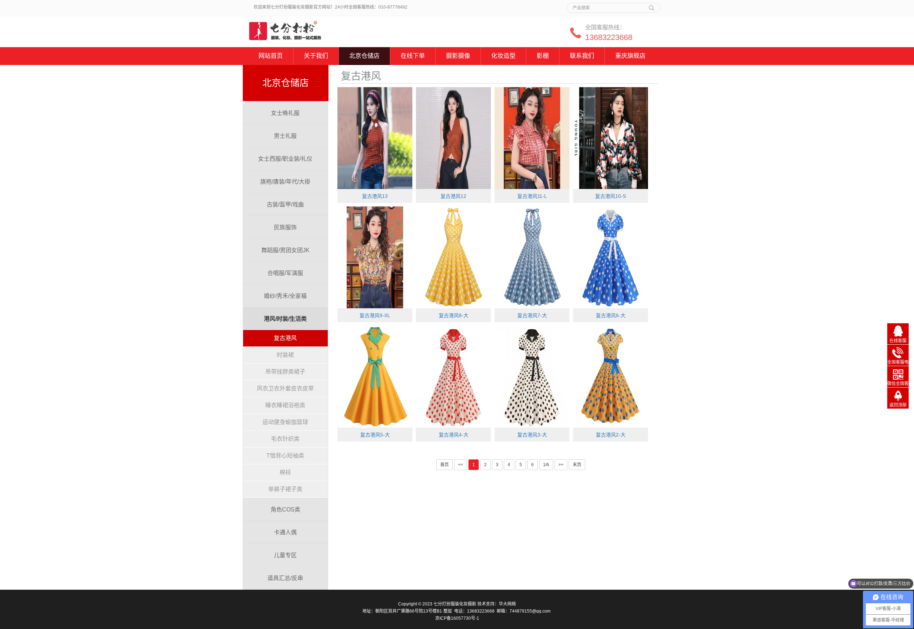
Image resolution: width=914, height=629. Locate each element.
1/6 (546, 464)
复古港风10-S (610, 196)
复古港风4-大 (453, 435)
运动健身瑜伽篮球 (285, 422)
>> (560, 464)
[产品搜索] (651, 5)
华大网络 (507, 603)
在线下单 (413, 56)
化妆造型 (503, 56)
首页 (444, 464)
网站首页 (270, 56)
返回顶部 (898, 405)
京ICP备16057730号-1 (457, 618)
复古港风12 (453, 196)
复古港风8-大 (453, 315)
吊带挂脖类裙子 (285, 372)
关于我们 (316, 56)
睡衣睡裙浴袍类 (285, 405)
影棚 (543, 56)
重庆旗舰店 (630, 56)
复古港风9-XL (375, 315)
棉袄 (285, 472)
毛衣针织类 (285, 439)
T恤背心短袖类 (285, 456)
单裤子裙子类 (285, 489)
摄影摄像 (458, 56)
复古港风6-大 (611, 315)
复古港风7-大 (532, 315)
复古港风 (285, 338)
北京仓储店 (364, 56)
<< (460, 464)
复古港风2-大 (611, 435)
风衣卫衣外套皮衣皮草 (285, 388)
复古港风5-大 (375, 435)
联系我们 (582, 56)
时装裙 (285, 355)
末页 (577, 464)
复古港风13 (375, 196)
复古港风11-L (532, 196)
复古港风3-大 (532, 435)
